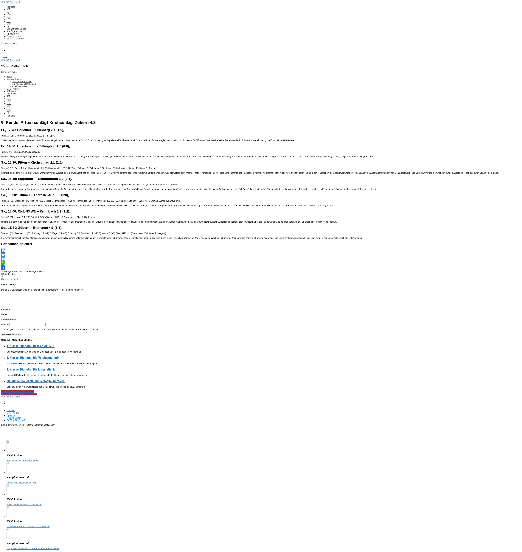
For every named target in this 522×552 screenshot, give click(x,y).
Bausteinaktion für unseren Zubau (23, 461)
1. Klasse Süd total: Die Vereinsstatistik (33, 358)
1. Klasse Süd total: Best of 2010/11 (31, 346)
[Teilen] (261, 268)
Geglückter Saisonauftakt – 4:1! (22, 483)
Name (4, 314)
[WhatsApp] (261, 264)
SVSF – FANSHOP (16, 39)
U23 (9, 12)
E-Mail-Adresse (9, 319)
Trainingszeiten (14, 36)
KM (8, 9)
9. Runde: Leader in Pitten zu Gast (17, 391)
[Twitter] (261, 255)
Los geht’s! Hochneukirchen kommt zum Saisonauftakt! (33, 548)
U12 (9, 19)
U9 (8, 26)
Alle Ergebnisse (14, 31)
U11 (8, 21)
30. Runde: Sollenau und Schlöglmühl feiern (36, 381)
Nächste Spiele (14, 79)
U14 (9, 16)
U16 (9, 14)
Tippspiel (11, 415)
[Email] (261, 259)
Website (5, 324)
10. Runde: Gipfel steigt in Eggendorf (19, 394)
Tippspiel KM (13, 34)
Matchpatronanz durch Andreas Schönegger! (28, 526)
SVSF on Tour (13, 413)
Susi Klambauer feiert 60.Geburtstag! (24, 504)
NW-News (11, 94)
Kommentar (6, 309)
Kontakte (11, 7)
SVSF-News (13, 89)
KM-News (11, 91)
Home (9, 76)
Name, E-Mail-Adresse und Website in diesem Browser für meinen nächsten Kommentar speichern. (52, 329)
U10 (9, 24)
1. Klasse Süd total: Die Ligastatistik (31, 369)
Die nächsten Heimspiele (24, 84)
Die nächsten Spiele (16, 29)
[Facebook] (261, 251)
